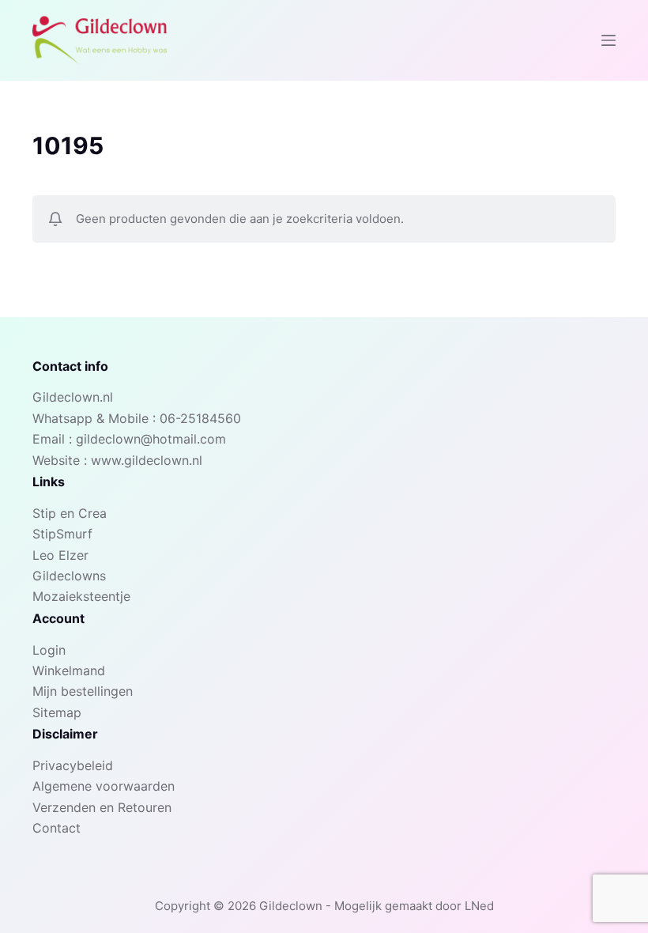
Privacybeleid (72, 765)
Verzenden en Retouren (101, 807)
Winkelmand (68, 670)
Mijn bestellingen (82, 691)
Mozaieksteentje (81, 596)
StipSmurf (62, 534)
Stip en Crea (69, 513)
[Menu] (608, 40)
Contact (56, 828)
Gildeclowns (69, 576)
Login (49, 650)
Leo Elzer (60, 555)
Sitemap (56, 712)
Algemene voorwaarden (103, 786)
